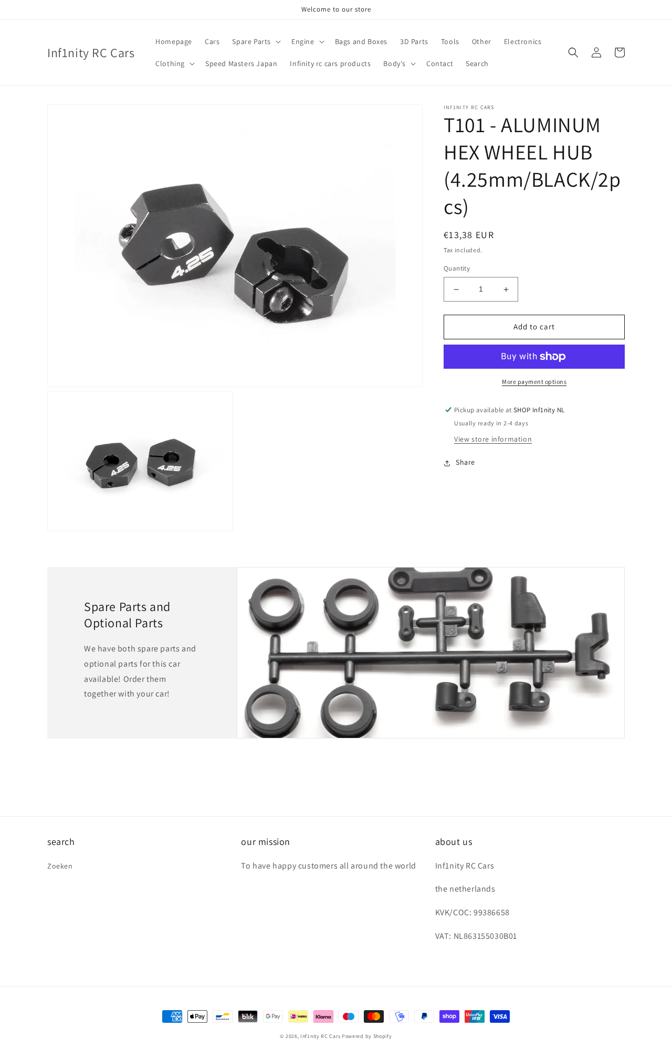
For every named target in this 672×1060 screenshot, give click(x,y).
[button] (255, 41)
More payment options (534, 382)
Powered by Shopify (367, 1036)
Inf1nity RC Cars (320, 1036)
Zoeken (60, 866)
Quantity (457, 268)
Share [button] (465, 462)
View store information (493, 439)
